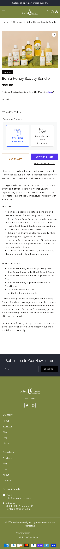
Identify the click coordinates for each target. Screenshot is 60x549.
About (6, 443)
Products (7, 426)
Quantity (6, 99)
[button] (3, 11)
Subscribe (49, 369)
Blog (5, 432)
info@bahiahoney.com (19, 498)
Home (5, 22)
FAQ (5, 437)
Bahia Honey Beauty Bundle (41, 22)
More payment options (44, 163)
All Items (17, 22)
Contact (7, 480)
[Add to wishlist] (3, 112)
